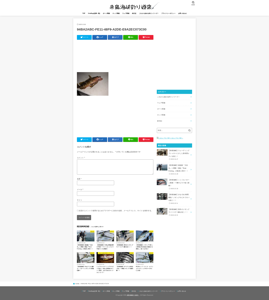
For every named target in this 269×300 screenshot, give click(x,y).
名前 (79, 179)
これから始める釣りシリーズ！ (149, 13)
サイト (79, 200)
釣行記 (134, 13)
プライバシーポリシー (168, 13)
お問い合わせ (182, 13)
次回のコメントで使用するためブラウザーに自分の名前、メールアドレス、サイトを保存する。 (116, 211)
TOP (83, 13)
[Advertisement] (115, 55)
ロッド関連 (116, 13)
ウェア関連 (125, 13)
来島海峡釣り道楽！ (133, 295)
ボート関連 (106, 13)
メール (80, 189)
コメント (81, 158)
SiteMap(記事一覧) (94, 13)
